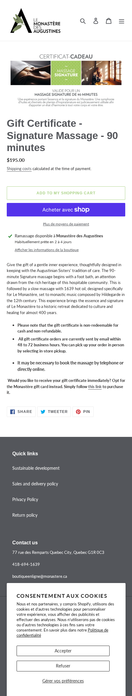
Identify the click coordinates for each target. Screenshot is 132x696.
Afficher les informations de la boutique (47, 249)
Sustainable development (36, 468)
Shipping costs (19, 168)
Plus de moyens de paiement (66, 224)
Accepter (63, 650)
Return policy (24, 515)
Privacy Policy (25, 499)
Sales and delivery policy (35, 483)
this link (95, 386)
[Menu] (121, 20)
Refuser (63, 665)
